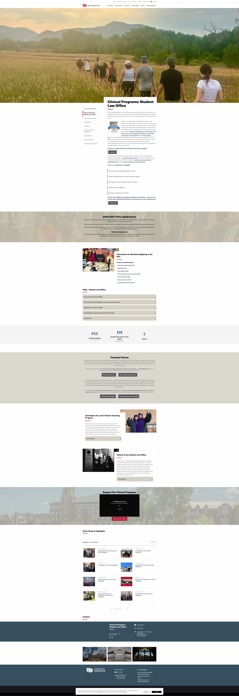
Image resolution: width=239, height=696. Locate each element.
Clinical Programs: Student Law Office (90, 113)
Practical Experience (90, 108)
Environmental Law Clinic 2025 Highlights (107, 580)
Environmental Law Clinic (124, 279)
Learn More (90, 438)
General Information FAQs (93, 297)
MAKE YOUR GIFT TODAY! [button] (119, 519)
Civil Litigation (87, 122)
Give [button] (129, 1)
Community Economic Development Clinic (129, 274)
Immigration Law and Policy (90, 143)
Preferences (146, 691)
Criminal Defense (88, 135)
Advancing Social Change (90, 118)
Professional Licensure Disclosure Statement (143, 680)
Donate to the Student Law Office (119, 193)
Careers (143, 5)
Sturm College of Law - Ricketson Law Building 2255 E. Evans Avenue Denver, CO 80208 (144, 633)
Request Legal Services (109, 375)
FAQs (119, 229)
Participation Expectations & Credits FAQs (99, 313)
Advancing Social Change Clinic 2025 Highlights (107, 551)
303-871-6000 (119, 669)
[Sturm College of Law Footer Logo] (96, 670)
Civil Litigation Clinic (123, 271)
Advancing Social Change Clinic (126, 265)
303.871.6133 (140, 628)
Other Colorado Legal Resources (128, 375)
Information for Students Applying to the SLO (122, 171)
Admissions (110, 5)
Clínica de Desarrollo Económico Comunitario (108, 390)
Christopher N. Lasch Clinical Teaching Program (123, 182)
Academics (127, 5)
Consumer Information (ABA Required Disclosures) (145, 673)
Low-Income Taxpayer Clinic (142, 160)
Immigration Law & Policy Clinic (126, 282)
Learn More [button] (112, 152)
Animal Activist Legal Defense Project (134, 162)
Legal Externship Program (130, 158)
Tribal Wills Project (113, 162)
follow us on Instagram (127, 227)
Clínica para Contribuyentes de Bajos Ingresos (134, 390)
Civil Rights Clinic (122, 268)
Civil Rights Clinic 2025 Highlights (108, 565)
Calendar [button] (119, 1)
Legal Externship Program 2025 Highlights (144, 565)
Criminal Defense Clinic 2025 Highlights (144, 594)
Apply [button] (114, 1)
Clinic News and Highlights (117, 187)
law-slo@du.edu (134, 229)
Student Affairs (135, 5)
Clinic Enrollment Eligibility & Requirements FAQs (102, 302)
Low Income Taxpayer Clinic (130, 369)
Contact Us (88, 318)
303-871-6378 (119, 672)
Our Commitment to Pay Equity (144, 677)
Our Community (118, 5)
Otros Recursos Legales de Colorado (129, 396)
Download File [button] (113, 203)
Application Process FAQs (93, 307)
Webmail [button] (134, 1)
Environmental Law (88, 139)
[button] (146, 1)
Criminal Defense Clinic (124, 277)
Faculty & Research (151, 5)
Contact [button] (125, 1)
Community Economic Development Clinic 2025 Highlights (105, 595)
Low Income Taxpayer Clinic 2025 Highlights (145, 580)
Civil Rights (86, 126)
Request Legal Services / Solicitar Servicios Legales (124, 176)
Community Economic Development (89, 131)
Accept (156, 691)
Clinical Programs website (117, 221)
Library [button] (139, 1)
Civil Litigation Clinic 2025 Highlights (143, 551)
